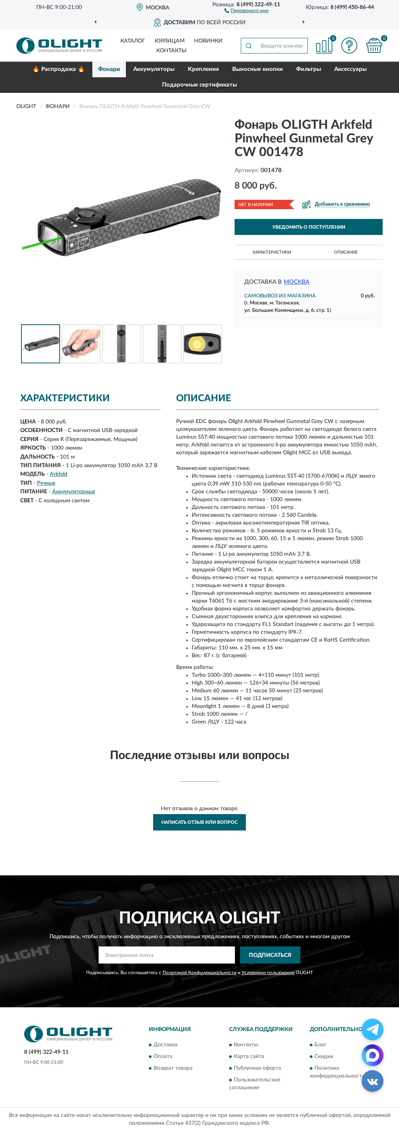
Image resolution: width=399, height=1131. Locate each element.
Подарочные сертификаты (199, 85)
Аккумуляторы (154, 69)
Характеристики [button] (271, 252)
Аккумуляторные (73, 491)
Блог (320, 1044)
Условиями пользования (268, 972)
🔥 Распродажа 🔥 (58, 69)
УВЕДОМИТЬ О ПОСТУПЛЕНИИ (308, 227)
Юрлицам (170, 41)
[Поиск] (248, 45)
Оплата (163, 1056)
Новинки (208, 41)
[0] (374, 45)
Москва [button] (296, 282)
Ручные (46, 483)
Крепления (203, 69)
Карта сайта (249, 1056)
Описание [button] (346, 252)
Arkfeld (58, 474)
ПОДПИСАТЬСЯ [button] (270, 955)
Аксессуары (350, 69)
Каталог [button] (132, 41)
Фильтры (308, 69)
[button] (246, 10)
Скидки (323, 1056)
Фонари (109, 69)
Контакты (171, 50)
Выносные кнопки (257, 69)
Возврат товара (173, 1068)
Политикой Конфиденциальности (199, 972)
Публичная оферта (257, 1068)
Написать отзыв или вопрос (199, 822)
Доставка (165, 1044)
